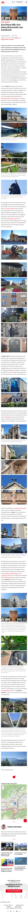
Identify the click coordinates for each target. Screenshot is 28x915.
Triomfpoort (7, 417)
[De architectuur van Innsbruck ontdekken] (21, 847)
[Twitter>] (10, 911)
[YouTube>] (17, 911)
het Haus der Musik (14, 573)
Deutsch (17, 37)
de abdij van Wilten (10, 208)
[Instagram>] (13, 911)
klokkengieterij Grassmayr (12, 218)
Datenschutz (20, 905)
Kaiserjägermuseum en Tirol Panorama (9, 98)
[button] (15, 803)
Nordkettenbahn (6, 690)
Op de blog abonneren (14, 891)
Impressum (18, 906)
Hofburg (7, 573)
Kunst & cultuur (5, 22)
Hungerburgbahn (8, 577)
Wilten (14, 372)
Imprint (9, 906)
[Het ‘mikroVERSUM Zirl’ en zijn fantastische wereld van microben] (21, 861)
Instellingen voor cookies (14, 908)
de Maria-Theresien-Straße (20, 508)
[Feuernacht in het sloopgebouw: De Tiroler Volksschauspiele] (7, 847)
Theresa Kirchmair (5, 35)
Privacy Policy (8, 905)
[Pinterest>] (19, 911)
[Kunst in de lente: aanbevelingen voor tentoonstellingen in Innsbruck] (7, 863)
